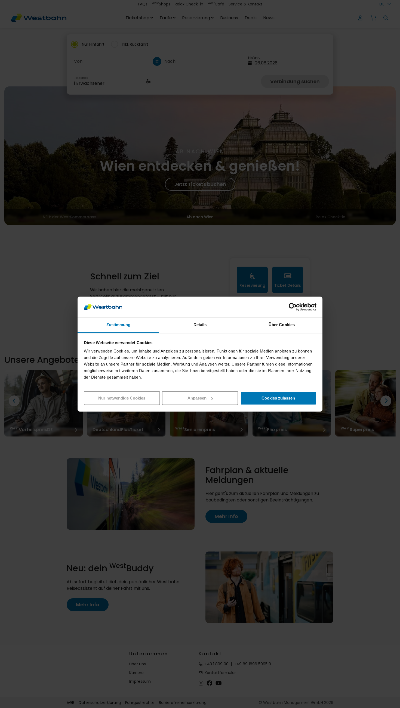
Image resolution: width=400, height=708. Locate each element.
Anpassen (197, 398)
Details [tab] (200, 325)
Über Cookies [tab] (282, 325)
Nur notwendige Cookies (121, 398)
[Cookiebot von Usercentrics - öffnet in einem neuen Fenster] (292, 307)
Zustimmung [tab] (118, 325)
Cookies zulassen (278, 398)
